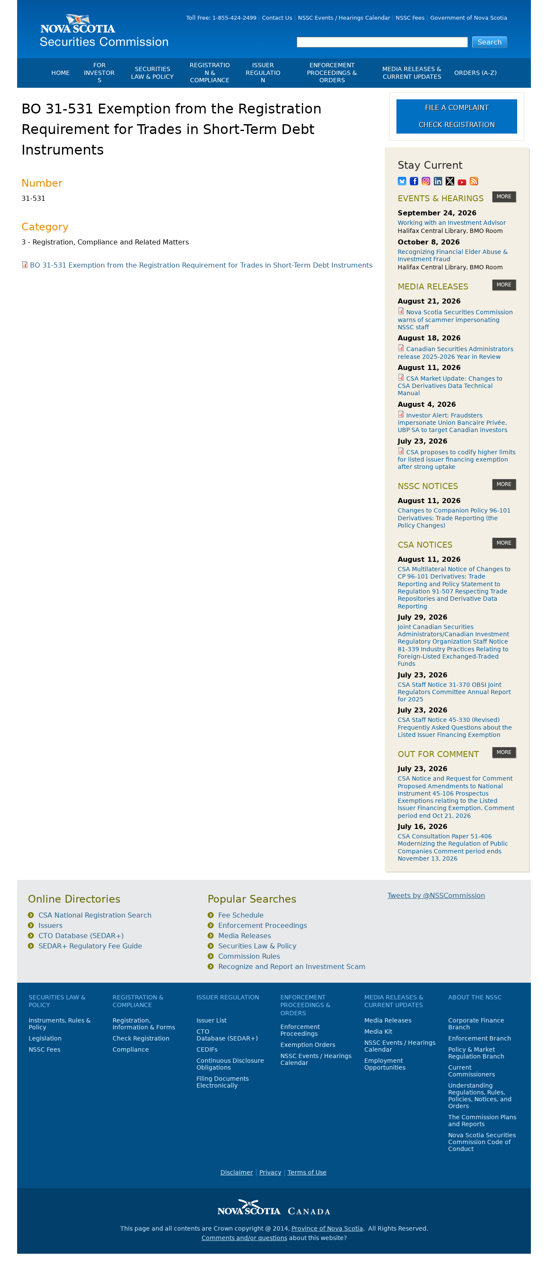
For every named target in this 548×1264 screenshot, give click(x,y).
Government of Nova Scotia (468, 18)
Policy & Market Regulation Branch (476, 1053)
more (504, 197)
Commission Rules (249, 956)
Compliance (131, 1049)
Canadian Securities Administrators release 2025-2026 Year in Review (455, 353)
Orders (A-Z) (475, 72)
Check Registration (457, 125)
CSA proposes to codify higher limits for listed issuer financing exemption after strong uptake (456, 460)
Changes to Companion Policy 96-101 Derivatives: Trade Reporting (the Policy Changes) (454, 518)
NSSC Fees (410, 18)
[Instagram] (426, 182)
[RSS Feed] (474, 182)
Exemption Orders (307, 1044)
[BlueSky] (402, 182)
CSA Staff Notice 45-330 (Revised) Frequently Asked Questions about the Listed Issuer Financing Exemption (455, 727)
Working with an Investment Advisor (452, 222)
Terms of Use (307, 1172)
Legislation (45, 1038)
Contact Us (277, 18)
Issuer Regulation (263, 72)
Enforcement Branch (479, 1038)
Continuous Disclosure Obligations (230, 1064)
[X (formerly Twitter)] (450, 182)
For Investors (99, 72)
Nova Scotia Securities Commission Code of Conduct (482, 1142)
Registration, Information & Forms (144, 1024)
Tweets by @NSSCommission (436, 895)
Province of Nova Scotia (327, 1228)
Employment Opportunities (384, 1064)
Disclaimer (236, 1172)
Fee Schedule (241, 915)
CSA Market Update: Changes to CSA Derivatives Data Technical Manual (450, 386)
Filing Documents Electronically (223, 1082)
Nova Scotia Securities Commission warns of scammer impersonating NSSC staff (455, 320)
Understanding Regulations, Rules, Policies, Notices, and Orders (480, 1095)
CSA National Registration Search (95, 915)
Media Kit (378, 1031)
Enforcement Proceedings (262, 925)
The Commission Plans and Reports (482, 1120)
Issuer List (211, 1020)
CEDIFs (207, 1049)
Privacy (270, 1172)
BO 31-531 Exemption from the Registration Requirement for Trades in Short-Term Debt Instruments (201, 265)
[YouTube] (462, 182)
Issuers (51, 925)
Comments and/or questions (244, 1237)
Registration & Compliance (210, 72)
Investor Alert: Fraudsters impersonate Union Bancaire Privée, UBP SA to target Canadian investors (452, 423)
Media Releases (244, 936)
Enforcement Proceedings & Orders (332, 72)
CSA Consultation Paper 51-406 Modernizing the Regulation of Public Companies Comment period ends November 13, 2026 (453, 847)
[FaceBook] (414, 182)
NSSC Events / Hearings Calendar (344, 18)
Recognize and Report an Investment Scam (292, 967)
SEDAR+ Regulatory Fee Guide (90, 946)
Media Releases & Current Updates (411, 73)
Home (60, 72)
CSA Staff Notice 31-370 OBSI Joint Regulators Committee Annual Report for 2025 (454, 692)
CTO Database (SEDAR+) (81, 936)
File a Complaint (457, 108)
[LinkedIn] (438, 182)
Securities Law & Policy (152, 73)
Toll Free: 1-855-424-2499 (221, 18)
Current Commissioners (471, 1071)
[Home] (101, 26)
